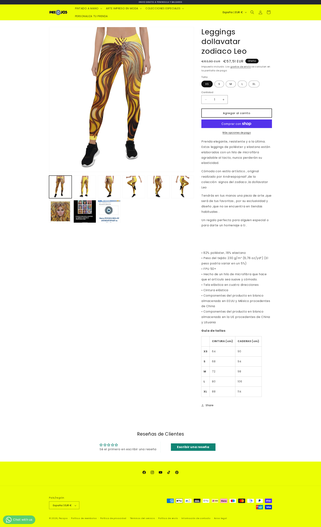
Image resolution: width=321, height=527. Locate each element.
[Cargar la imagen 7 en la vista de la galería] (60, 211)
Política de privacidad (113, 518)
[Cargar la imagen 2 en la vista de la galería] (85, 187)
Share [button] (210, 405)
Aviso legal (220, 518)
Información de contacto (195, 518)
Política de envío (168, 518)
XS (207, 84)
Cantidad (207, 92)
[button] (88, 8)
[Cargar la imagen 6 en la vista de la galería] (182, 187)
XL (254, 84)
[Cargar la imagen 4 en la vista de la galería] (133, 187)
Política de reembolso (84, 518)
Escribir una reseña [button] (193, 447)
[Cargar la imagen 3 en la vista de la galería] (109, 187)
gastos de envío (240, 66)
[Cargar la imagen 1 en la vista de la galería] (60, 187)
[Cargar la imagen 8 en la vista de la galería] (85, 211)
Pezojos (63, 518)
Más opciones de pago (237, 132)
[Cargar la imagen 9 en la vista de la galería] (109, 211)
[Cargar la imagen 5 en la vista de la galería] (158, 187)
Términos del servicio (142, 518)
